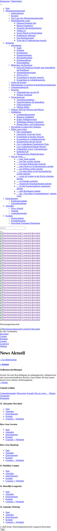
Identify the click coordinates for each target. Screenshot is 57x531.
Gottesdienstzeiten (19, 213)
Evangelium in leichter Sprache (30, 77)
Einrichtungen (12, 198)
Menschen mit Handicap (21, 65)
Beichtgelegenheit (24, 58)
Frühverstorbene (24, 104)
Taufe (19, 48)
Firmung (20, 50)
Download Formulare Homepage (25, 223)
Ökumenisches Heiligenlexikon (30, 154)
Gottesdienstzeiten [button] (8, 393)
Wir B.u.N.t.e (22, 75)
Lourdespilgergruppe (26, 114)
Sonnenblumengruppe (26, 72)
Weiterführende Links (20, 20)
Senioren (15, 90)
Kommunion (22, 53)
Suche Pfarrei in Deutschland (29, 33)
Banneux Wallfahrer (25, 117)
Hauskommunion (24, 55)
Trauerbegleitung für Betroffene (30, 102)
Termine (14, 211)
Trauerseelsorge (18, 97)
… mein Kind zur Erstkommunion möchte (35, 166)
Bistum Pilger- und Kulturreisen (30, 124)
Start (8, 8)
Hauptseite (4, 398)
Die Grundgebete (24, 132)
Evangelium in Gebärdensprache (31, 80)
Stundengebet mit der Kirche (29, 142)
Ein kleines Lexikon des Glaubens (26, 127)
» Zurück (4, 364)
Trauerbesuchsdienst (25, 100)
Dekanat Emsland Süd (26, 23)
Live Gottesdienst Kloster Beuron (31, 146)
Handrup (4, 339)
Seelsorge (10, 43)
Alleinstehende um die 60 (28, 92)
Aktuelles (10, 206)
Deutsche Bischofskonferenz (29, 28)
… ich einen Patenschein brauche (31, 164)
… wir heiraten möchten (27, 181)
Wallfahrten (16, 112)
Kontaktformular (18, 221)
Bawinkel (4, 334)
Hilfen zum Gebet (19, 129)
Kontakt (9, 216)
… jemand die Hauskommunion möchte (34, 183)
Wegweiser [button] (21, 393)
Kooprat (14, 16)
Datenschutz (16, 1)
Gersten (3, 336)
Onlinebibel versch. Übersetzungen (32, 149)
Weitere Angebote (24, 95)
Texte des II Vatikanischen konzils (31, 40)
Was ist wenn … (18, 156)
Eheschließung (23, 62)
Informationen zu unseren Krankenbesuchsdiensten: (33, 85)
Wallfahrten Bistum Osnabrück (30, 122)
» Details (4, 382)
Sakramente (16, 45)
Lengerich (4, 344)
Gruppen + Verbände (15, 419)
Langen (3, 341)
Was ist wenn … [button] (41, 393)
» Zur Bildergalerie (8, 360)
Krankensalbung (24, 60)
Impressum (5, 1)
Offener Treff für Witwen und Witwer (27, 109)
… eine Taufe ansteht (26, 159)
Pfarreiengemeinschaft (15, 11)
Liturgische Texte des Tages (29, 134)
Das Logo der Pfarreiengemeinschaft (27, 18)
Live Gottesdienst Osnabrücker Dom (33, 144)
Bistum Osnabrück (25, 25)
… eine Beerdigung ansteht (28, 191)
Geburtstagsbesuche (19, 87)
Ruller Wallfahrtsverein (27, 119)
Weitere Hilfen (23, 107)
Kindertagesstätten (19, 201)
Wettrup (3, 346)
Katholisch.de (23, 151)
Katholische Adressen (26, 35)
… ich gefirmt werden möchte (30, 169)
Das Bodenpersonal (25, 38)
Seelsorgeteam (17, 13)
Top (2, 530)
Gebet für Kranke (18, 82)
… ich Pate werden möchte (28, 161)
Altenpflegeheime (19, 203)
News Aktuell (17, 208)
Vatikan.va (21, 30)
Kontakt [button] (30, 393)
